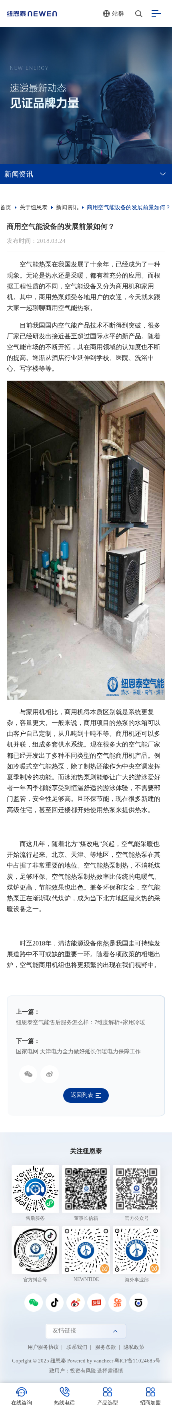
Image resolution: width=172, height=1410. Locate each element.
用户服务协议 (43, 1347)
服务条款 (105, 1347)
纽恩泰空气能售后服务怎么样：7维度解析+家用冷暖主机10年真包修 (86, 1022)
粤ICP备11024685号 (137, 1361)
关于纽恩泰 (34, 208)
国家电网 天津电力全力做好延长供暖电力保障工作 (78, 1052)
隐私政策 (134, 1347)
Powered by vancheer (90, 1361)
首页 (5, 208)
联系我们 (76, 1347)
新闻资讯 (18, 174)
